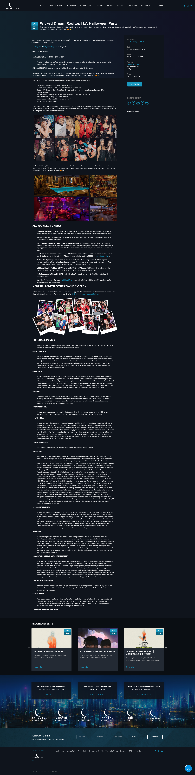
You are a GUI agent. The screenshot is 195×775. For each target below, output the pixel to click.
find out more (142, 695)
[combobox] (138, 737)
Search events (96, 695)
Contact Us (146, 6)
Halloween (71, 6)
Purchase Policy (71, 751)
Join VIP (159, 6)
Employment (60, 751)
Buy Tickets (135, 84)
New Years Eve (56, 6)
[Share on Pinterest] (138, 103)
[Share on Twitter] (133, 103)
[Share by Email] (147, 103)
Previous (29, 647)
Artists (110, 6)
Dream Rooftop (133, 64)
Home (42, 6)
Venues (100, 6)
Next (166, 647)
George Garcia (138, 42)
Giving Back (138, 751)
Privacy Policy (82, 751)
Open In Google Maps (101, 256)
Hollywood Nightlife (50, 47)
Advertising (104, 751)
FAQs (131, 751)
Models (120, 6)
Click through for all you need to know (85, 294)
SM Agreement (94, 751)
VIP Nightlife (36, 47)
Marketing (132, 6)
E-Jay (129, 42)
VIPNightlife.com (68, 280)
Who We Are (114, 751)
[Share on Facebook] (129, 103)
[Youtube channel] (142, 103)
